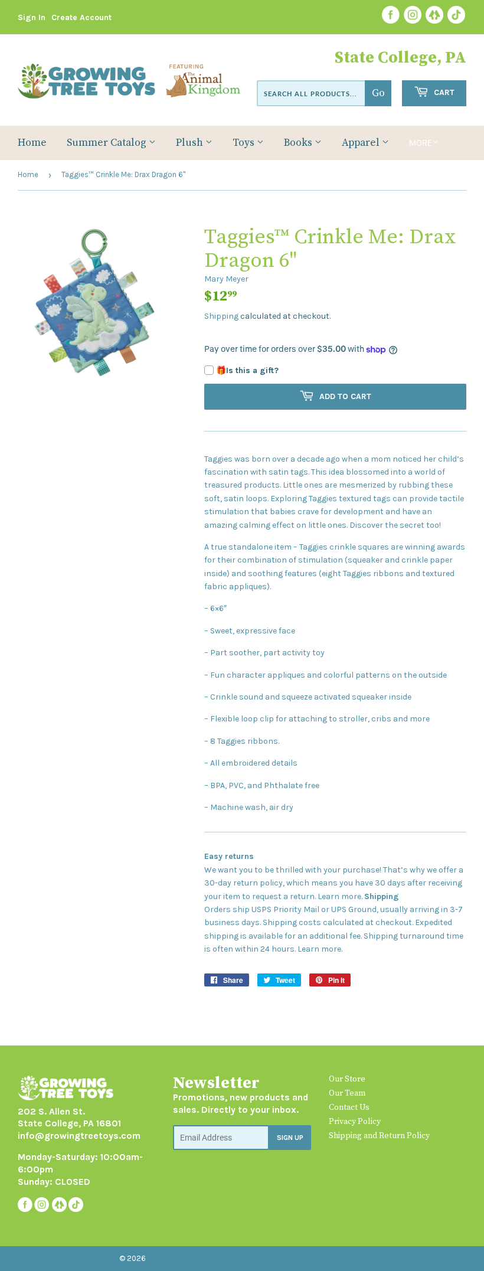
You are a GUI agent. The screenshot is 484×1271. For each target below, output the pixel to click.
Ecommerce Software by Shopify (293, 1258)
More (420, 143)
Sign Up (290, 1137)
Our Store (347, 1079)
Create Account (81, 17)
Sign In (31, 17)
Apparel (362, 142)
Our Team (347, 1093)
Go (378, 93)
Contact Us (349, 1107)
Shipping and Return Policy (379, 1135)
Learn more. (340, 896)
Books (299, 142)
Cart (442, 92)
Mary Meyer (226, 279)
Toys (245, 142)
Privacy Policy (355, 1121)
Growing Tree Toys (184, 1258)
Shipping (221, 316)
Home (32, 142)
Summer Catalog (108, 142)
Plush (190, 142)
